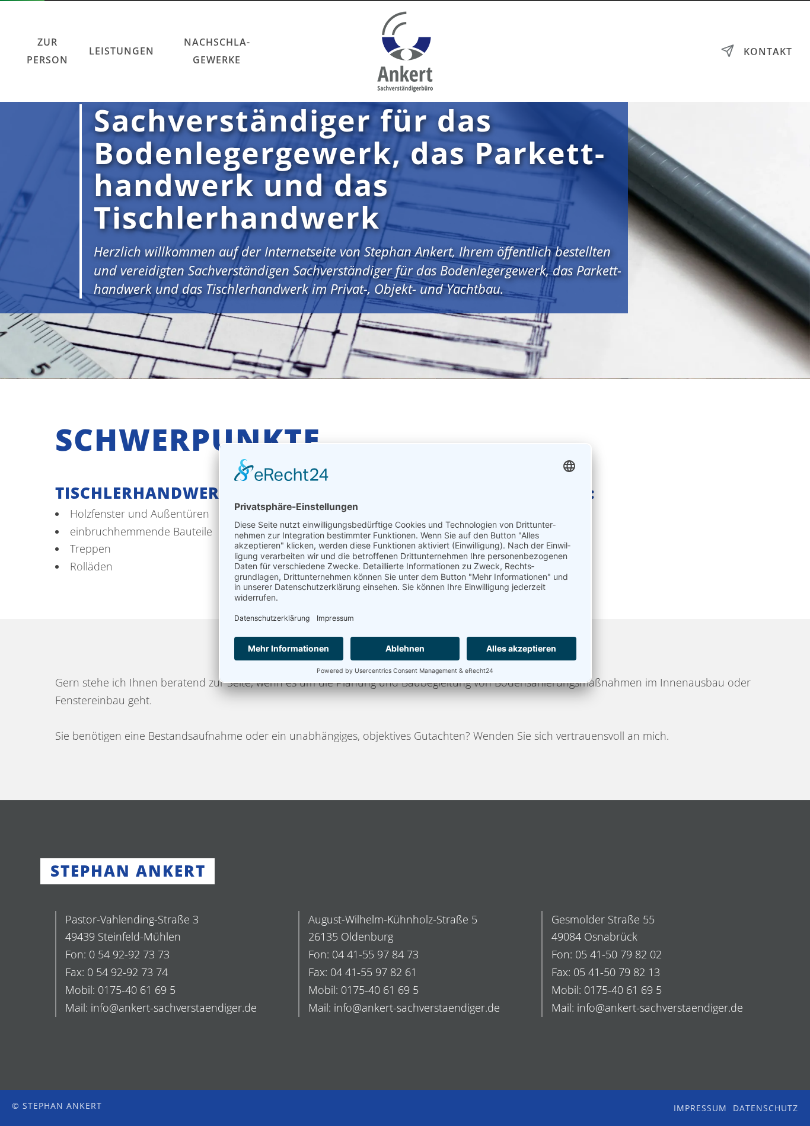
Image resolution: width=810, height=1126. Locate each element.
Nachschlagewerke (217, 51)
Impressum (700, 1108)
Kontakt (768, 51)
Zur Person (47, 51)
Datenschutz (765, 1108)
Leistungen (121, 50)
